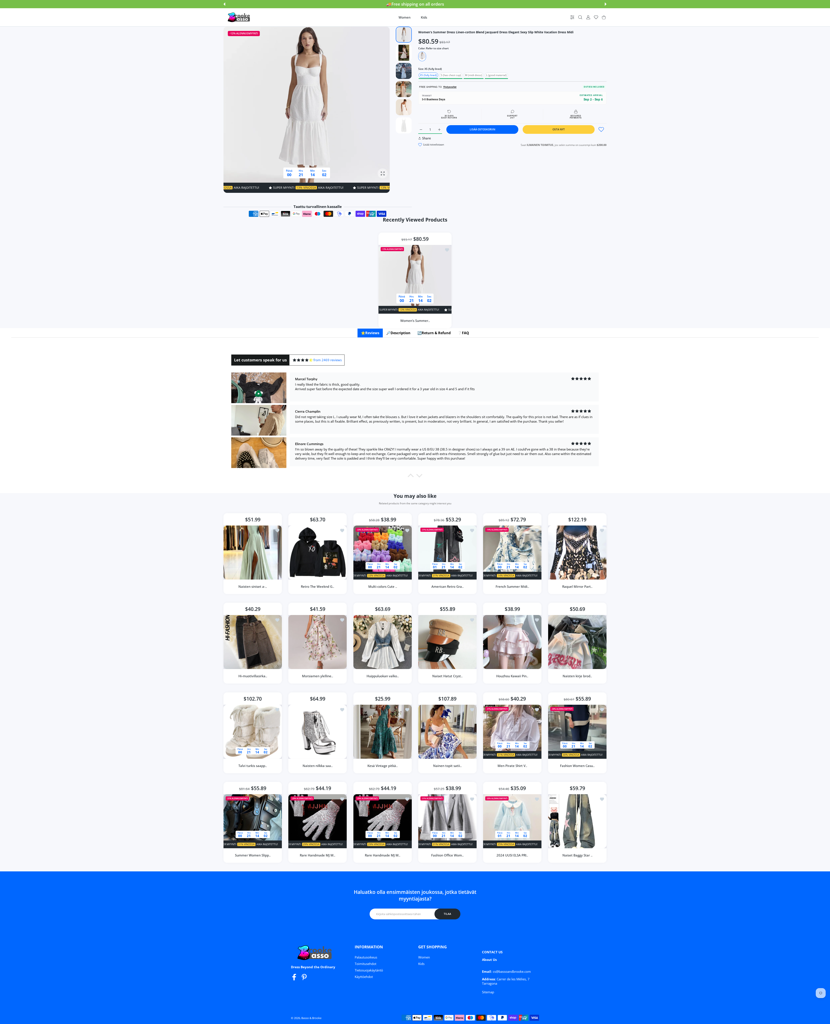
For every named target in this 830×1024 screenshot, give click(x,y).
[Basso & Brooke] (239, 17)
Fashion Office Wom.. (447, 855)
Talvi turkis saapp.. (252, 766)
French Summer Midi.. (512, 586)
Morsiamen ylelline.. (317, 676)
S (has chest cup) (451, 75)
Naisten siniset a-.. (252, 586)
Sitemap (488, 992)
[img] (303, 360)
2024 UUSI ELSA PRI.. (512, 855)
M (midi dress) (473, 75)
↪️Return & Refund (434, 333)
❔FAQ (463, 333)
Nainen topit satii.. (447, 766)
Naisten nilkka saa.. (318, 766)
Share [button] (426, 138)
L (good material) (496, 75)
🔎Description (398, 333)
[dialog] (580, 17)
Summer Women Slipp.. (253, 855)
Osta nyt (558, 129)
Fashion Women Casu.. (577, 766)
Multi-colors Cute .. (382, 586)
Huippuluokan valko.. (382, 676)
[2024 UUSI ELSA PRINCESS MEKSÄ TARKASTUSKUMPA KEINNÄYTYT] (512, 821)
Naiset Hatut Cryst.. (447, 676)
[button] (224, 4)
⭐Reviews (370, 333)
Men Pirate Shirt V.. (512, 766)
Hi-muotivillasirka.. (252, 676)
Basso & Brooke (311, 1018)
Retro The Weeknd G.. (317, 586)
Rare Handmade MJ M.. (317, 855)
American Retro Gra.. (447, 586)
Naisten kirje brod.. (577, 676)
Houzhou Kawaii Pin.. (512, 676)
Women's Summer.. (415, 320)
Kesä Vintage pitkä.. (382, 766)
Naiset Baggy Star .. (577, 855)
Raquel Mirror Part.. (577, 586)
